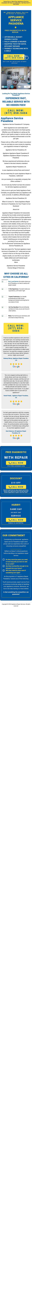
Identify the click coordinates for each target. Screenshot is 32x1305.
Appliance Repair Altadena (9, 706)
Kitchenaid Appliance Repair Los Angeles (13, 1120)
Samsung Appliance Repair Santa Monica (13, 1033)
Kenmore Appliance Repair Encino (11, 1138)
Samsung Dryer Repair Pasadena (11, 687)
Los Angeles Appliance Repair (10, 1103)
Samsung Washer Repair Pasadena (11, 1074)
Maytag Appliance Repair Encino (11, 1105)
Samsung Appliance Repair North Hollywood (14, 1272)
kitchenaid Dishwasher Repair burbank (12, 708)
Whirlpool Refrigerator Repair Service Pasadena (15, 1186)
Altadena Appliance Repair (9, 1072)
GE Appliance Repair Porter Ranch (11, 924)
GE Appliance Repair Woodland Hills (12, 994)
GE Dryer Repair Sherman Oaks (10, 986)
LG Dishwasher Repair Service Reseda (12, 1243)
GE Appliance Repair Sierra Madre (11, 998)
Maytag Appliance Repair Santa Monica (13, 1058)
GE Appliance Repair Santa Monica (11, 623)
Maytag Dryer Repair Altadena (10, 704)
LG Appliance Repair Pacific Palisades (12, 1266)
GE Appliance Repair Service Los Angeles (13, 1198)
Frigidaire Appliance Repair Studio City (12, 918)
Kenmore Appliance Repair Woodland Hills (14, 1136)
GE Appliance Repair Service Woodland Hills (14, 1200)
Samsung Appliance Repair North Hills (12, 893)
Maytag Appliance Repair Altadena (11, 648)
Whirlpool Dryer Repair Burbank (10, 732)
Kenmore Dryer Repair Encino (10, 1252)
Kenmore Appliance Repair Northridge (12, 879)
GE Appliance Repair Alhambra (10, 629)
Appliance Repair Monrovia (9, 1039)
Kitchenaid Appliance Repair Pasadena (12, 644)
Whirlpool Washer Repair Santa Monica (13, 1004)
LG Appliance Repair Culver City (10, 617)
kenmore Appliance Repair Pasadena (12, 691)
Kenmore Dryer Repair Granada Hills (12, 1250)
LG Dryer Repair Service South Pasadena (13, 1212)
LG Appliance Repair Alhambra (10, 638)
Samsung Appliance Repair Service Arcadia (14, 1237)
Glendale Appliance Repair (9, 1161)
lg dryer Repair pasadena (8, 656)
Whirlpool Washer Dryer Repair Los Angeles (14, 625)
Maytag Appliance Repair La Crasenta (12, 1130)
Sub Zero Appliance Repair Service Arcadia (14, 1231)
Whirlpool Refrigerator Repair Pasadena (13, 1029)
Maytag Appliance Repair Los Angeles (12, 1126)
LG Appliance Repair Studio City (10, 908)
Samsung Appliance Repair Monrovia (12, 1064)
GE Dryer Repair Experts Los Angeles (12, 949)
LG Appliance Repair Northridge (10, 881)
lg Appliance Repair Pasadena (10, 677)
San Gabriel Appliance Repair (10, 840)
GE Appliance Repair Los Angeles (11, 631)
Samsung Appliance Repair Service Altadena (14, 1227)
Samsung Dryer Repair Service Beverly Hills (14, 1210)
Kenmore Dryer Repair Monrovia (10, 990)
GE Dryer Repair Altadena (8, 726)
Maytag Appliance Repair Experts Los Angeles (15, 936)
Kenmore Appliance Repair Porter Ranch (13, 875)
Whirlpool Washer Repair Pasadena (11, 1006)
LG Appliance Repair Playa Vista (10, 1177)
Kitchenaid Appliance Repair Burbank (12, 640)
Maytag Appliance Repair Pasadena (12, 737)
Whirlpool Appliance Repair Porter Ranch (13, 850)
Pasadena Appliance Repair (9, 1070)
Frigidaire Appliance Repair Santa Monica (13, 1041)
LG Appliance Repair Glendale (10, 821)
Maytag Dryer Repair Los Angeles (11, 961)
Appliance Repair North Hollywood (11, 1048)
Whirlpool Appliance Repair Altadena (12, 712)
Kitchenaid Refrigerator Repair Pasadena (13, 978)
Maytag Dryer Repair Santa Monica (11, 1008)
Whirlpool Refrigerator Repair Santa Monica (14, 1027)
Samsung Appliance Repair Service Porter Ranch (15, 1190)
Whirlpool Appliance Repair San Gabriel (13, 846)
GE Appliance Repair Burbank (10, 825)
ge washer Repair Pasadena (9, 667)
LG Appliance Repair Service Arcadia (12, 1239)
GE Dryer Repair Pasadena (9, 671)
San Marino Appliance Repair (10, 967)
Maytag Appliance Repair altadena (11, 702)
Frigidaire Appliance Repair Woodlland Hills (14, 920)
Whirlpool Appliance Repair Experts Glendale (14, 943)
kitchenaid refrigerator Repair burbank (12, 699)
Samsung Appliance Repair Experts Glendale (14, 941)
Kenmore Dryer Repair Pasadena (11, 761)
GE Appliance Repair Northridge (10, 922)
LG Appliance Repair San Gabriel (11, 842)
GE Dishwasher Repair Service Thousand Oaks (15, 1245)
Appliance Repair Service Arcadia (11, 1233)
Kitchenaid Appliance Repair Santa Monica (14, 1122)
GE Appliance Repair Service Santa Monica (14, 1204)
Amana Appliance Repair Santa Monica (13, 1068)
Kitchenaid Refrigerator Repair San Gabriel (14, 973)
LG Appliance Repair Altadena (10, 714)
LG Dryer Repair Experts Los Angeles (12, 945)
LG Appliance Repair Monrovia (10, 1000)
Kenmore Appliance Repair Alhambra (12, 634)
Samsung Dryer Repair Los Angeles (11, 963)
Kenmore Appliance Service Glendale (12, 866)
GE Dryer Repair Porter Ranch (10, 984)
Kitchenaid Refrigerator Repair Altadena (13, 753)
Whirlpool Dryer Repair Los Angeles (11, 1017)
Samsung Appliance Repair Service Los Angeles (15, 1188)
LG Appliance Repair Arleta (9, 802)
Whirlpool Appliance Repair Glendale (12, 1165)
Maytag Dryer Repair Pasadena (10, 741)
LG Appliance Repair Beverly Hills (11, 1295)
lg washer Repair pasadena (9, 658)
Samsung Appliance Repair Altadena (12, 716)
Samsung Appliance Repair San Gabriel (13, 844)
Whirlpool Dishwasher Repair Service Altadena (15, 1247)
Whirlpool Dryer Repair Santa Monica (12, 1021)
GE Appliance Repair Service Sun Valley (13, 1202)
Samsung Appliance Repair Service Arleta (13, 1225)
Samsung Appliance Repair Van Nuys (12, 1221)
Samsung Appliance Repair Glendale (12, 1109)
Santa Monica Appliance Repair (10, 1087)
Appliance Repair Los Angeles (10, 1299)
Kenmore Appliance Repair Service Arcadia (14, 1235)
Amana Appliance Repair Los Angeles (12, 1107)
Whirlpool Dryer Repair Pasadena (11, 1023)
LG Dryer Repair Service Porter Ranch (12, 1214)
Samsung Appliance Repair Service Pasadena (15, 1192)
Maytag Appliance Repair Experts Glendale (14, 938)
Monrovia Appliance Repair (9, 1060)
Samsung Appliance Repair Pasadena (12, 685)
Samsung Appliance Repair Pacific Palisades (14, 1256)
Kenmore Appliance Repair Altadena (12, 650)
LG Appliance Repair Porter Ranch (11, 885)
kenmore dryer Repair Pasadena (10, 695)
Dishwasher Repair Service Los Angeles (13, 1241)
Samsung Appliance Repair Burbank (12, 809)
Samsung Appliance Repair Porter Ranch (13, 895)
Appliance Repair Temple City (10, 1046)
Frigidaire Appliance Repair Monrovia (12, 1083)
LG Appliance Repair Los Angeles (11, 615)
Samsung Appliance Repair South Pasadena (14, 1297)
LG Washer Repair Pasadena (9, 1081)
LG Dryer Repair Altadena (8, 745)
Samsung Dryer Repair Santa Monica (12, 1013)
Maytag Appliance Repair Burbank (11, 1147)
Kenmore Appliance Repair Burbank (11, 1144)
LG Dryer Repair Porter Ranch (10, 982)
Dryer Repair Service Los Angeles (11, 1206)
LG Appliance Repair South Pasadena (12, 910)
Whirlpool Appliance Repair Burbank (12, 728)
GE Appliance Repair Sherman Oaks (12, 928)
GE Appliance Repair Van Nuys (10, 926)
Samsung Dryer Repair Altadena (10, 784)
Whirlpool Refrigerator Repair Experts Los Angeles (16, 953)
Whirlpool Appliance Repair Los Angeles (13, 848)
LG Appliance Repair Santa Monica (11, 611)
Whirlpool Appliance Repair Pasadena (12, 652)
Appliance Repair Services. (18, 604)
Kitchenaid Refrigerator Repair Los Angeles (14, 971)
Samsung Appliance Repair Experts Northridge (15, 932)
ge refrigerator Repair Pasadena (10, 669)
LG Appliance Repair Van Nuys (10, 1217)
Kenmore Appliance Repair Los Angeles (13, 636)
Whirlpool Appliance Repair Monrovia (12, 1062)
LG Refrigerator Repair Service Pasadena (13, 1184)
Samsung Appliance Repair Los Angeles (13, 1031)
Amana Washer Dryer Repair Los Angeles (13, 627)
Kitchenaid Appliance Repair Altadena (12, 749)
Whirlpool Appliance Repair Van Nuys (12, 1219)
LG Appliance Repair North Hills (10, 897)
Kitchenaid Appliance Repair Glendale (12, 827)
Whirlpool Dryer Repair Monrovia (10, 1019)
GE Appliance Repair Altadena (10, 710)
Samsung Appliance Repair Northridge (12, 889)
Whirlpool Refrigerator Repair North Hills (13, 1025)
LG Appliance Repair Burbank (10, 864)
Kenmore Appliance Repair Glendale (12, 831)
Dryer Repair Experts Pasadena (10, 947)
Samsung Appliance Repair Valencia (12, 1276)
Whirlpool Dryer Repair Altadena (10, 772)
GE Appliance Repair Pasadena (10, 642)
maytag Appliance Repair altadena (11, 675)
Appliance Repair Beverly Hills (10, 1054)
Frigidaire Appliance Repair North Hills (12, 914)
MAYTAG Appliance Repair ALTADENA (12, 673)
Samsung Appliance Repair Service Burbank (14, 1229)
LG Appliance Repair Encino (9, 815)
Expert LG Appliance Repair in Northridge (13, 930)
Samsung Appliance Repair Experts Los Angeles (15, 934)
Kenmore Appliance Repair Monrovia (12, 1052)
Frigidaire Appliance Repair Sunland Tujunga (14, 916)
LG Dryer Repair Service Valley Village (12, 1208)
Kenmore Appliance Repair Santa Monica (13, 1037)
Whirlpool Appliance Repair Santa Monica (13, 854)
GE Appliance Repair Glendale (10, 823)
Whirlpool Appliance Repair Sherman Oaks (14, 852)
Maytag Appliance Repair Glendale (11, 829)
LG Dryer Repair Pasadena (9, 980)
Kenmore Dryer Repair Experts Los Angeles (14, 951)
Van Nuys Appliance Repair (9, 1116)
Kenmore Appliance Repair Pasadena (12, 877)
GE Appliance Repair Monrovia (10, 996)
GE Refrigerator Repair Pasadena (11, 1285)
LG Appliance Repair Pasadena (10, 621)
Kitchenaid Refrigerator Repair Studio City (13, 976)
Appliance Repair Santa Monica (10, 1095)
